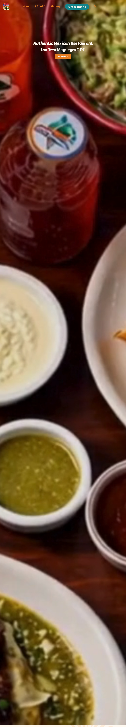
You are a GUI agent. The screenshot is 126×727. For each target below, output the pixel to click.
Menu (27, 6)
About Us (41, 6)
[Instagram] (95, 7)
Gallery (56, 6)
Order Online (77, 7)
